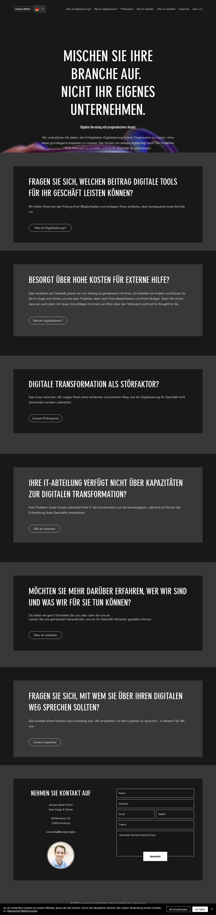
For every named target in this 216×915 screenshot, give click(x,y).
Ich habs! (200, 909)
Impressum (139, 903)
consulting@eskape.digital (60, 831)
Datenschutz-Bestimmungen (22, 910)
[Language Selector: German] (39, 9)
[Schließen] (212, 909)
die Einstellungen (178, 909)
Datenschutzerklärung (119, 903)
